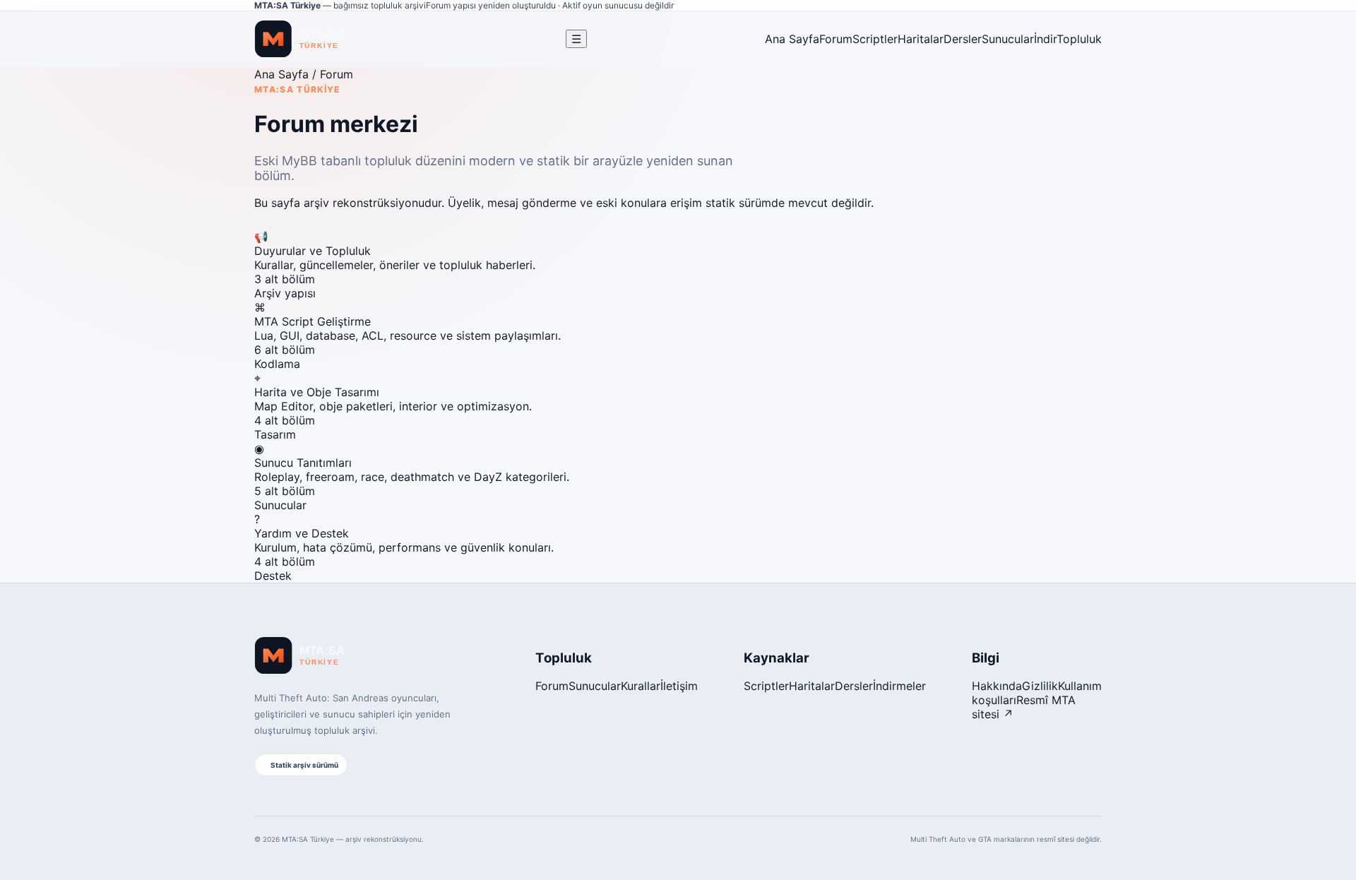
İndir (1045, 39)
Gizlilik (1040, 686)
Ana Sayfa (792, 39)
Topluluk (1079, 39)
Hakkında (997, 686)
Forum (835, 39)
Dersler (963, 39)
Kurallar (640, 686)
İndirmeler (899, 686)
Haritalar (921, 39)
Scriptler (875, 39)
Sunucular (1008, 39)
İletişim (679, 686)
